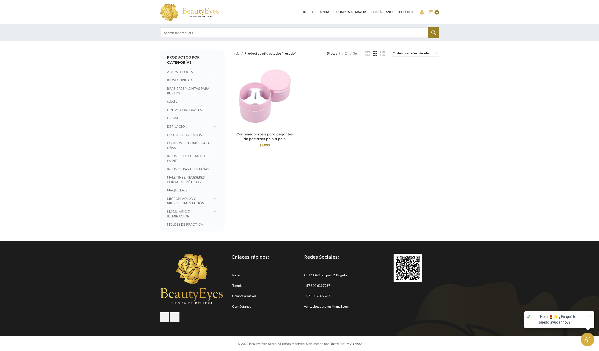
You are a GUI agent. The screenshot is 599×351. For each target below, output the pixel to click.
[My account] (422, 12)
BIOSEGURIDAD (179, 80)
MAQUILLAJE (177, 190)
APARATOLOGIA (180, 72)
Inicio (236, 53)
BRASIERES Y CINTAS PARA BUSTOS (188, 90)
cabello (172, 101)
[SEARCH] (433, 32)
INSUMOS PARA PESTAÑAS (188, 169)
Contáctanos (241, 306)
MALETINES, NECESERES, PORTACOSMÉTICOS (186, 179)
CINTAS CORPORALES (184, 110)
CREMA (173, 118)
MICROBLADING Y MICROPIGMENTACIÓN (185, 201)
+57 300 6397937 (317, 286)
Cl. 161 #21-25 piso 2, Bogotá (325, 275)
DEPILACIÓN (177, 126)
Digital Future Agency (346, 344)
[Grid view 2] (367, 53)
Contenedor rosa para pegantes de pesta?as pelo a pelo (264, 136)
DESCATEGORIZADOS (184, 135)
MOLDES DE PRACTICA (185, 224)
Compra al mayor (244, 296)
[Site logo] (189, 12)
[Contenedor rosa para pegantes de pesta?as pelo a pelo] (265, 97)
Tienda (237, 286)
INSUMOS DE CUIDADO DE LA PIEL (187, 158)
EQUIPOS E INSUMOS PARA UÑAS (188, 145)
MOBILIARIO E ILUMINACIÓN (178, 213)
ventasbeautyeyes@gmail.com (326, 306)
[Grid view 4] (382, 53)
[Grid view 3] (375, 53)
